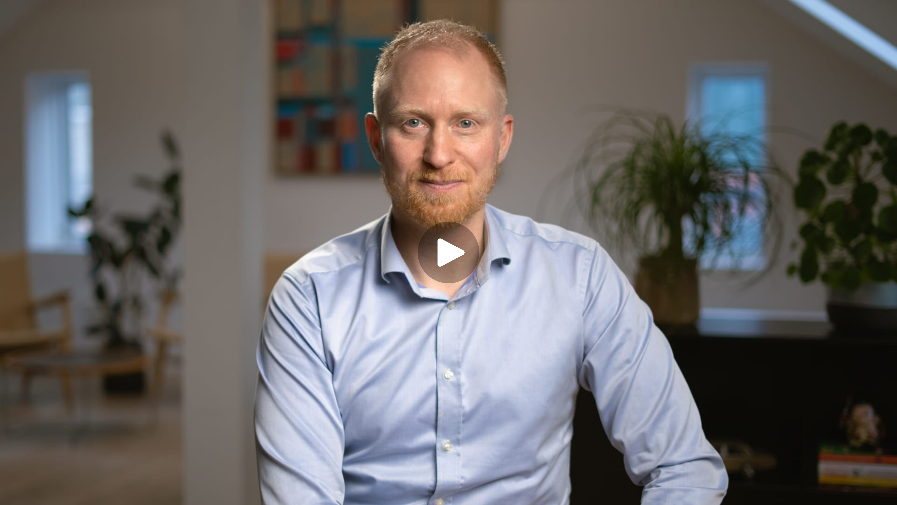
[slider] (430, 481)
